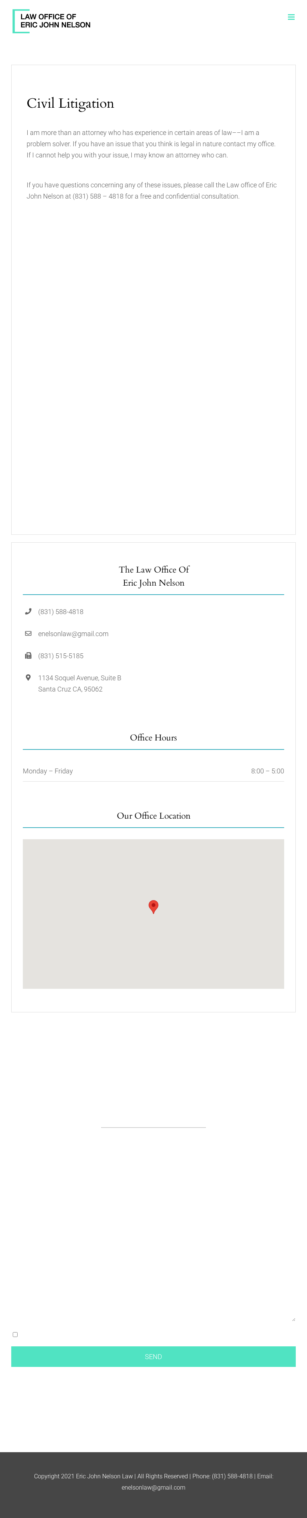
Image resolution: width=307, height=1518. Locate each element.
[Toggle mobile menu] (292, 17)
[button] (153, 907)
